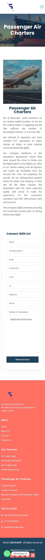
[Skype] (32, 555)
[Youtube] (27, 555)
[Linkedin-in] (22, 555)
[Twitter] (17, 555)
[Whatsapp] (7, 553)
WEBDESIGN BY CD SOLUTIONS (22, 550)
